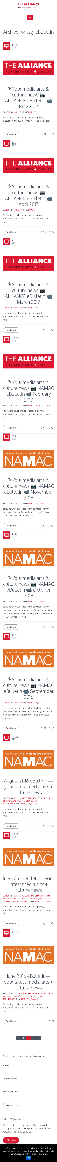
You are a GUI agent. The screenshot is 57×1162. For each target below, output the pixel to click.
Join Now (11, 1140)
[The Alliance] (28, 5)
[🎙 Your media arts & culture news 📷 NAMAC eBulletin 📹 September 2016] (28, 658)
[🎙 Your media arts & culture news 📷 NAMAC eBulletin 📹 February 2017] (28, 361)
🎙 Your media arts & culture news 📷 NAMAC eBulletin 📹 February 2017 (28, 391)
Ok (28, 1158)
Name (6, 1065)
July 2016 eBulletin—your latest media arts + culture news (28, 884)
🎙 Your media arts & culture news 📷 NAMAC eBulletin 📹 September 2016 (28, 688)
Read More (11, 134)
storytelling (30, 801)
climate (17, 896)
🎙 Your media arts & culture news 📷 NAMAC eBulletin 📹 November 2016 (28, 489)
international (10, 898)
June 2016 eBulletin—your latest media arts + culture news (28, 982)
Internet (7, 801)
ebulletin (17, 112)
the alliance (44, 405)
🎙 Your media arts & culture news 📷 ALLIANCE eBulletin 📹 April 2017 (28, 195)
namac (41, 503)
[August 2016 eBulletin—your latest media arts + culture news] (28, 759)
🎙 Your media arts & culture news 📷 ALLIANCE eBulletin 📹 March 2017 (28, 293)
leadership (17, 801)
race (48, 898)
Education (43, 798)
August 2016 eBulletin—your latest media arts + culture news (28, 786)
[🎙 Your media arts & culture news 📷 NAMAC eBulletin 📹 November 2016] (28, 459)
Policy (42, 898)
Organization (10, 1078)
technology (9, 803)
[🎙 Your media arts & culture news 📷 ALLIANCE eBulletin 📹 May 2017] (28, 67)
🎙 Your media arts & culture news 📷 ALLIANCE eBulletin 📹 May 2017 (28, 97)
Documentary (20, 798)
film (51, 798)
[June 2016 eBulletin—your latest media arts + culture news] (28, 954)
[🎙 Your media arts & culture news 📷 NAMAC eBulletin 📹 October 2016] (28, 557)
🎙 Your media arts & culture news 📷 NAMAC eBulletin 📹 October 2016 (28, 587)
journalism (32, 898)
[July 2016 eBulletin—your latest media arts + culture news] (28, 857)
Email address (10, 1091)
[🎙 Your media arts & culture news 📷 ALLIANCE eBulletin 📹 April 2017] (28, 165)
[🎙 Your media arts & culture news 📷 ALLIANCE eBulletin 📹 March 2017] (28, 263)
